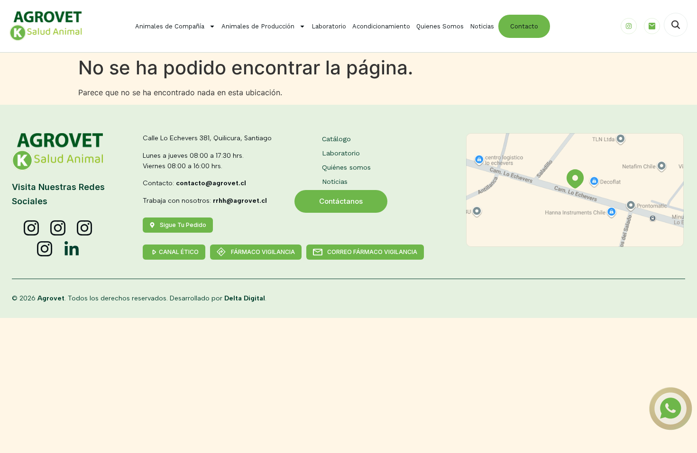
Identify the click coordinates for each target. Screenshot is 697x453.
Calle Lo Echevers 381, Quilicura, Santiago (207, 138)
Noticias (482, 26)
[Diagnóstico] (45, 249)
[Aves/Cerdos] (84, 228)
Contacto (524, 26)
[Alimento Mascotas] (58, 228)
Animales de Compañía (169, 26)
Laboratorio (329, 26)
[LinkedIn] (71, 249)
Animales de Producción (257, 26)
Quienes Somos (440, 26)
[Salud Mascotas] (31, 228)
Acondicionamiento (381, 26)
